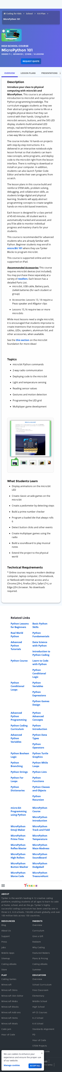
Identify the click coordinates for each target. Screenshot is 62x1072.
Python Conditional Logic (39, 673)
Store (4, 969)
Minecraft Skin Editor (12, 995)
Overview (37, 925)
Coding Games (8, 979)
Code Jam (6, 1029)
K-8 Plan (41, 13)
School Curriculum (42, 984)
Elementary (38, 995)
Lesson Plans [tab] (28, 73)
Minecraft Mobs (9, 1001)
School (29, 13)
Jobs (3, 947)
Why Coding (38, 947)
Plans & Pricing (40, 958)
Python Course (19, 660)
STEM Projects (39, 1045)
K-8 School (37, 1023)
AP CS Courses (39, 1012)
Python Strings (19, 772)
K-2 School (37, 1018)
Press (4, 941)
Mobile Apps (7, 953)
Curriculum (38, 930)
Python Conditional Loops (17, 686)
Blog (3, 925)
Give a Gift (37, 936)
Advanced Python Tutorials (16, 646)
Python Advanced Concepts (38, 716)
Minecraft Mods (9, 1023)
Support (5, 936)
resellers (23, 278)
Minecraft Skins (9, 990)
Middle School (39, 1001)
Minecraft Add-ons (11, 1012)
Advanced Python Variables (16, 738)
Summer (36, 969)
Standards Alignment (43, 1029)
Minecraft (6, 984)
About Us (6, 930)
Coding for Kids (13, 13)
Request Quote (31, 61)
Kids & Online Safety (44, 1065)
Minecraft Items (9, 1018)
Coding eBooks (9, 964)
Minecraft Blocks (10, 1006)
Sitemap (5, 958)
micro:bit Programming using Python (19, 811)
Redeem (36, 941)
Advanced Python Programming (19, 716)
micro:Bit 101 (14, 248)
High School (38, 1006)
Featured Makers (41, 953)
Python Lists (39, 772)
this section (22, 340)
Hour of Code (8, 1034)
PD (33, 1034)
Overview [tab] (9, 73)
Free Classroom (40, 990)
